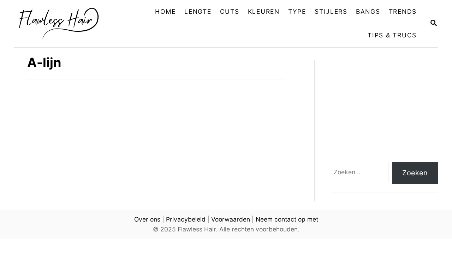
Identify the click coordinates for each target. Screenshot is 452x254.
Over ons (147, 219)
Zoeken (415, 173)
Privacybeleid (186, 219)
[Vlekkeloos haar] (64, 23)
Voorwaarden (230, 219)
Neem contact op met (287, 219)
